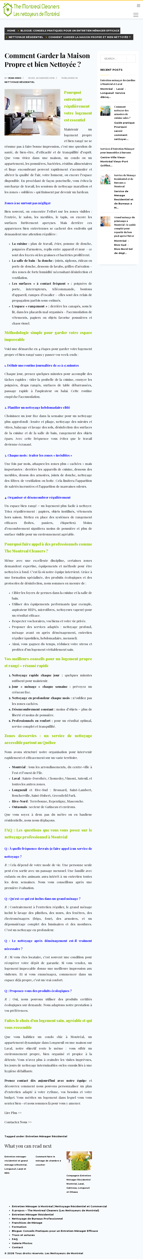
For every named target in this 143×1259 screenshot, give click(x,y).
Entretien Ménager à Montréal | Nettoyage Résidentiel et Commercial (59, 1206)
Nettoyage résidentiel (19, 82)
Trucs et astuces (23, 1234)
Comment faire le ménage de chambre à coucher (48, 1160)
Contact (17, 1247)
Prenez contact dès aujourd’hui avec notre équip (44, 1080)
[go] (131, 59)
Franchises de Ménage (27, 1222)
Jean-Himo (15, 78)
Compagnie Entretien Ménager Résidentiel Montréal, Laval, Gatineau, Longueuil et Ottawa (78, 1183)
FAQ (15, 1239)
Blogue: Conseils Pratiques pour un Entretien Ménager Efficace (55, 1230)
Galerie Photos (22, 1243)
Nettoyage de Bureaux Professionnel (37, 1218)
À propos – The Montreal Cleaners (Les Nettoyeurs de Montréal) (55, 1210)
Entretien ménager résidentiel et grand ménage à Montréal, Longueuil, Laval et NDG (16, 1164)
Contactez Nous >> (18, 1122)
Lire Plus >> (13, 1113)
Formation (19, 1226)
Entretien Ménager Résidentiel (46, 1136)
